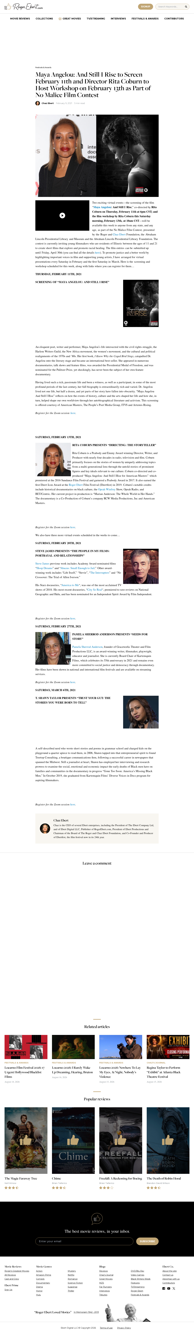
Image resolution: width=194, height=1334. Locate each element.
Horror (39, 1291)
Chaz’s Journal (106, 1275)
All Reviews (10, 1275)
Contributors (174, 18)
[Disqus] (97, 976)
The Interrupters (99, 572)
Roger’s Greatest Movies (17, 1271)
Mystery (72, 1271)
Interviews (118, 18)
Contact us (167, 1275)
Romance (73, 1279)
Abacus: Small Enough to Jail (77, 568)
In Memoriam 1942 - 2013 (86, 1312)
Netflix (71, 1275)
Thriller (71, 1291)
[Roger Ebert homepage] (24, 6)
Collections (44, 18)
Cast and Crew (12, 1279)
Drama (39, 1287)
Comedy (40, 1279)
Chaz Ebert (48, 103)
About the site (169, 1271)
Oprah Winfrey (106, 489)
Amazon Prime (43, 1275)
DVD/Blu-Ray (137, 1271)
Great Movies (72, 18)
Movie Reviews (20, 18)
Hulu (38, 1295)
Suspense (72, 1287)
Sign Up (8, 1289)
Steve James (42, 563)
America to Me (70, 585)
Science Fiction (75, 1283)
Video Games (137, 1275)
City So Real (94, 589)
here (97, 252)
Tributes (103, 1295)
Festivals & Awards (145, 18)
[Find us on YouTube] (168, 1288)
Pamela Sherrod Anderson (87, 647)
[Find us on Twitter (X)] (174, 1288)
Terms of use (106, 1328)
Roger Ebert (76, 485)
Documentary (43, 1283)
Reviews (103, 1271)
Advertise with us (171, 1279)
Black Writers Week (140, 1279)
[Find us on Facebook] (163, 1288)
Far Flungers (105, 1287)
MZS (101, 1283)
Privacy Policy (124, 1328)
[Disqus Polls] (97, 905)
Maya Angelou (102, 207)
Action (39, 1271)
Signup (145, 6)
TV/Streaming (96, 18)
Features (135, 1283)
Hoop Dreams (45, 568)
